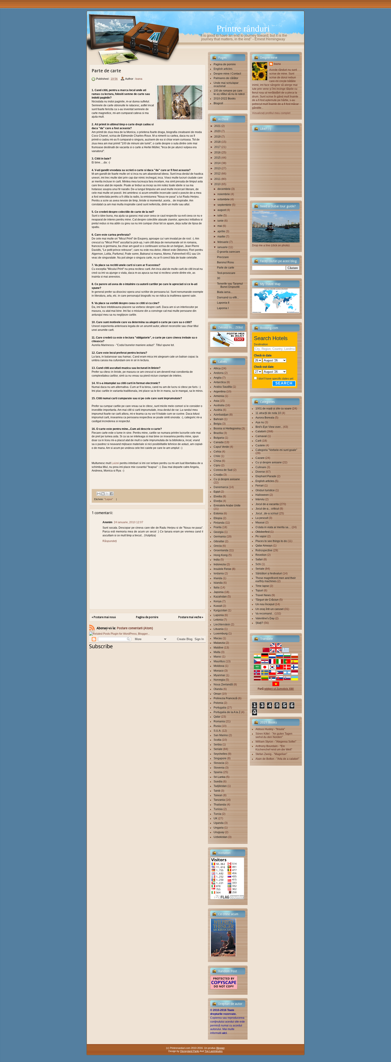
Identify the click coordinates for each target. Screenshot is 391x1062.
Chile (217, 456)
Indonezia (220, 564)
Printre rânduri (243, 28)
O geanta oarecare (228, 251)
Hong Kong (221, 555)
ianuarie (222, 247)
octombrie (223, 199)
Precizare (223, 257)
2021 (217, 126)
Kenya (218, 601)
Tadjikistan (220, 786)
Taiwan (218, 795)
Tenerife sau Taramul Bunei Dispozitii (230, 285)
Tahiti (217, 790)
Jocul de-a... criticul (267, 508)
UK (215, 818)
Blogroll (218, 103)
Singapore (220, 758)
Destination (261, 344)
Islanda (218, 582)
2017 (217, 147)
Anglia (218, 377)
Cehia (217, 451)
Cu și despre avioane (227, 479)
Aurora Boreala (264, 417)
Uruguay (219, 832)
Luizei (115, 463)
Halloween (262, 494)
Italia (216, 587)
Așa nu (259, 422)
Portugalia (220, 707)
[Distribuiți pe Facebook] (111, 493)
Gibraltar (219, 541)
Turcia (217, 813)
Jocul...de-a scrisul (266, 513)
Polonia (218, 702)
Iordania (219, 573)
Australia (219, 405)
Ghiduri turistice (265, 490)
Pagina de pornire (147, 617)
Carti (258, 440)
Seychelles (220, 753)
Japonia (219, 592)
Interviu (260, 499)
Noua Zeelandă (223, 684)
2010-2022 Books (225, 98)
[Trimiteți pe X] (107, 493)
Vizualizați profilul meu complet (271, 113)
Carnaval (261, 436)
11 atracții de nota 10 (268, 413)
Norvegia (219, 679)
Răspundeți (110, 541)
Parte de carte (225, 267)
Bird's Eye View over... (268, 426)
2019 (217, 136)
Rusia (217, 726)
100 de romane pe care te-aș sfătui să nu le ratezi (229, 92)
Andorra (219, 373)
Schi (258, 564)
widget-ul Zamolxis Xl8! (279, 688)
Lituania (219, 629)
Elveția (218, 501)
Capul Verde (221, 446)
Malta (217, 652)
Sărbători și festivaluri (268, 573)
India (217, 559)
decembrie (224, 189)
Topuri (259, 590)
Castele (260, 445)
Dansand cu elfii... (228, 297)
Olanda (218, 689)
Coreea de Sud (223, 470)
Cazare (260, 458)
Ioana (138, 78)
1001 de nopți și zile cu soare (273, 408)
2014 (217, 163)
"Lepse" (108, 499)
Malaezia (219, 642)
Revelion (261, 554)
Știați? (259, 622)
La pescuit (261, 518)
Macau (218, 638)
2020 (217, 131)
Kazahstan (220, 596)
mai (219, 225)
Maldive (218, 647)
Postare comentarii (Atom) (135, 628)
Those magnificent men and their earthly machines (275, 579)
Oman (217, 693)
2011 (217, 179)
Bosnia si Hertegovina (227, 428)
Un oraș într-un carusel (269, 609)
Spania (218, 772)
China (217, 460)
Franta (218, 527)
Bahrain (218, 419)
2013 (217, 168)
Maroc (217, 656)
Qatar (217, 716)
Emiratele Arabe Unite (227, 505)
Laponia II (223, 302)
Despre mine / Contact (227, 73)
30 (218, 278)
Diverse (260, 471)
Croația (218, 474)
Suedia (218, 781)
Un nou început (264, 604)
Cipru (217, 465)
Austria (218, 409)
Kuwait (218, 605)
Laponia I (223, 308)
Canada (219, 442)
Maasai (260, 522)
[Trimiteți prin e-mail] (98, 493)
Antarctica (220, 382)
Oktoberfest (262, 531)
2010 (217, 184)
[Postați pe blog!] (103, 493)
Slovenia (219, 767)
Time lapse (262, 586)
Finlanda (219, 522)
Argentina (220, 391)
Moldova (219, 666)
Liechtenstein (222, 624)
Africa (217, 368)
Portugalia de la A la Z (227, 712)
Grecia (218, 545)
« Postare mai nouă (104, 617)
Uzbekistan (220, 837)
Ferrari (259, 485)
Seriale (218, 749)
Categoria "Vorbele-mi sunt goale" (276, 450)
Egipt (217, 491)
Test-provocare (226, 273)
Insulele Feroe (222, 569)
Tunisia (218, 809)
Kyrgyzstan (220, 610)
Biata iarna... (224, 292)
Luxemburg (221, 633)
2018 (217, 141)
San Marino (221, 735)
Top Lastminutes (214, 1051)
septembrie (224, 204)
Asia (216, 400)
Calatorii (260, 431)
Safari (259, 559)
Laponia (219, 615)
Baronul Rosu (225, 262)
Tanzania (219, 799)
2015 (217, 157)
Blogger (220, 1048)
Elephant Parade (265, 476)
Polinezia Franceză (225, 698)
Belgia (218, 423)
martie (221, 236)
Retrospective (263, 550)
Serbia (218, 744)
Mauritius (219, 661)
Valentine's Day (264, 618)
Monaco (219, 670)
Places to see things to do (271, 541)
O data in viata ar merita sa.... (273, 527)
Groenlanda (221, 550)
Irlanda (218, 578)
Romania (219, 721)
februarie (223, 242)
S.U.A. (217, 730)
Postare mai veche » (190, 617)
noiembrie (223, 194)
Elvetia (218, 496)
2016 (217, 152)
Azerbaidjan (221, 414)
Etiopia (218, 518)
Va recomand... (264, 613)
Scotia (217, 739)
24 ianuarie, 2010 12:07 (128, 522)
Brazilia (218, 433)
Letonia (218, 619)
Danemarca (221, 487)
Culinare (260, 467)
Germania (220, 536)
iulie (220, 215)
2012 (217, 173)
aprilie (221, 231)
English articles (223, 68)
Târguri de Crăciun (267, 599)
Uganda (219, 823)
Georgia (219, 532)
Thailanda (220, 804)
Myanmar (219, 675)
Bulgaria (219, 437)
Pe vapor (261, 536)
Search (284, 383)
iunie (220, 220)
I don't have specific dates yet (275, 378)
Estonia (218, 513)
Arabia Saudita (223, 386)
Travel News (263, 595)
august (221, 210)
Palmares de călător (226, 78)
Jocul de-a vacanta (267, 504)
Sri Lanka (219, 777)
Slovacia (219, 762)
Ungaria (219, 827)
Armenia (219, 396)
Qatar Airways (263, 545)
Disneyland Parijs (189, 1051)
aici (224, 1033)
